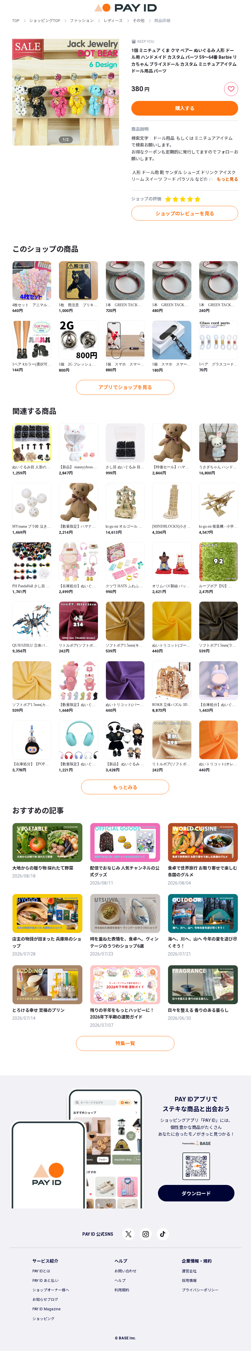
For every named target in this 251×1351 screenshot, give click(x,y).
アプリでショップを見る (125, 387)
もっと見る (227, 179)
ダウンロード (196, 1194)
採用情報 (189, 1281)
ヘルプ (120, 1281)
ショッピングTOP (44, 20)
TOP (15, 20)
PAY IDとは (41, 1271)
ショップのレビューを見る (184, 214)
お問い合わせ (125, 1271)
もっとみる (125, 787)
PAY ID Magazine (46, 1309)
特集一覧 (125, 1043)
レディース (113, 20)
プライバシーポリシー (200, 1290)
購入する (185, 108)
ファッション (82, 20)
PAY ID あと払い (45, 1281)
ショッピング (43, 1319)
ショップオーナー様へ (50, 1290)
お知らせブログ (45, 1299)
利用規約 (121, 1290)
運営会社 (189, 1271)
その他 (138, 20)
